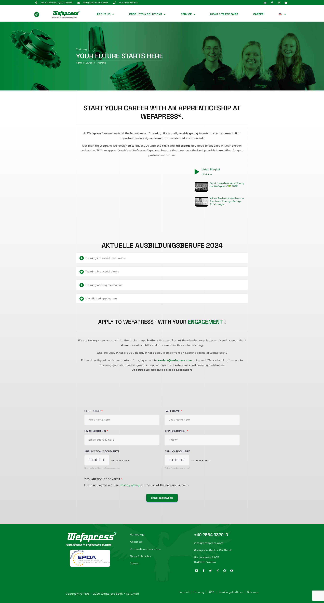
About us (104, 14)
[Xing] (217, 570)
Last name (173, 411)
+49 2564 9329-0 (211, 534)
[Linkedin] (264, 2)
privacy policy (130, 485)
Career (258, 14)
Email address (96, 431)
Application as (176, 431)
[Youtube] (286, 2)
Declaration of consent (103, 479)
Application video (178, 451)
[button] (162, 258)
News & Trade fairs (224, 14)
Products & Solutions (145, 14)
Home (79, 62)
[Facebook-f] (272, 2)
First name (93, 411)
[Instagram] (278, 2)
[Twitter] (210, 570)
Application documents (101, 451)
